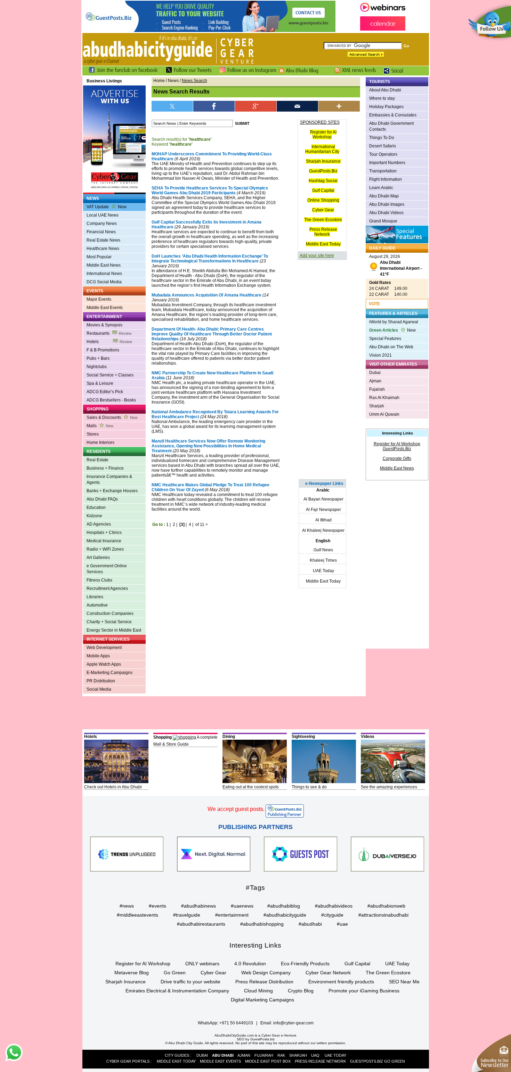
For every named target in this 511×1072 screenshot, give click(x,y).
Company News (102, 223)
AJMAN (243, 1055)
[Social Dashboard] (395, 74)
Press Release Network (323, 232)
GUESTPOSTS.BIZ (366, 1061)
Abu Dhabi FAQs (102, 499)
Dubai (375, 372)
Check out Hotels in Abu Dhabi (113, 787)
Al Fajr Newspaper (323, 509)
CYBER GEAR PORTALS (127, 1061)
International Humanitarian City (322, 149)
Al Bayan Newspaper (323, 499)
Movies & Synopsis (104, 325)
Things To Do (381, 137)
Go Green (175, 972)
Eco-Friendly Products (305, 963)
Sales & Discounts (112, 417)
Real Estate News (103, 240)
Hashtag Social (323, 180)
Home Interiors (100, 442)
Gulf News (323, 549)
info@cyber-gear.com (293, 1023)
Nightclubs (97, 366)
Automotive (97, 605)
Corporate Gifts (397, 458)
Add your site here (317, 255)
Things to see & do (309, 787)
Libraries (95, 596)
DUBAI (202, 1055)
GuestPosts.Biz (323, 171)
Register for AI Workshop (323, 134)
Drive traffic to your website (190, 981)
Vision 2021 (380, 355)
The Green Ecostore (323, 219)
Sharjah (376, 406)
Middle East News (104, 265)
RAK (281, 1055)
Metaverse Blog (131, 972)
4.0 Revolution (250, 963)
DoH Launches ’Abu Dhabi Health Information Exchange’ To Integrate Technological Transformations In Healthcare (210, 258)
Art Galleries (98, 557)
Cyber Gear (323, 210)
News (173, 80)
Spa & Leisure (100, 383)
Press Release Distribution (264, 981)
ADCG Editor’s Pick (105, 391)
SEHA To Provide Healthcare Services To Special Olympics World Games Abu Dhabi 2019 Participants (210, 190)
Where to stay (382, 98)
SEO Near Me (404, 981)
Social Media (99, 689)
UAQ (315, 1055)
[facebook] (214, 106)
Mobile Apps (98, 655)
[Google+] (256, 106)
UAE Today (323, 570)
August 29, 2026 (395, 265)
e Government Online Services (107, 568)
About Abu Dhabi (385, 90)
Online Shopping (323, 200)
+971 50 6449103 (236, 1023)
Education (96, 507)
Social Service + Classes (110, 375)
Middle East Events (105, 307)
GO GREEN (394, 1061)
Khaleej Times (323, 560)
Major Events (99, 299)
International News (104, 273)
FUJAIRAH (263, 1055)
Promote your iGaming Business (363, 990)
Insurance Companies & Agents (109, 479)
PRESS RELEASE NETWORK (320, 1061)
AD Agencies (99, 524)
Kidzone (94, 515)
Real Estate (97, 459)
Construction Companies (110, 613)
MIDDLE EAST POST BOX (268, 1061)
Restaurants (109, 333)
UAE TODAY (335, 1055)
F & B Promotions (103, 350)
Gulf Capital (323, 190)
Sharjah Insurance (323, 161)
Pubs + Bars (98, 358)
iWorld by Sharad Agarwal (393, 321)
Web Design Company (266, 972)
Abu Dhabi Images (386, 204)
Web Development (104, 647)
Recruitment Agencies (107, 588)
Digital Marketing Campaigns (262, 999)
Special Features (385, 338)
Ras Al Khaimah (384, 397)
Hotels (109, 341)
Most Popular (99, 256)
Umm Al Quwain (384, 414)
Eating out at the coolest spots (250, 787)
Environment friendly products (341, 981)
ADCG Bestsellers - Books (111, 400)
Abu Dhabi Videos (386, 212)
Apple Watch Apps (104, 664)
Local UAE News (103, 215)
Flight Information (385, 179)
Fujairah (377, 389)
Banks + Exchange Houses (112, 490)
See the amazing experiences (389, 787)
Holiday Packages (386, 106)
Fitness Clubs (99, 580)
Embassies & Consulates (392, 115)
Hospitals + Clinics (104, 532)
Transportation (383, 171)
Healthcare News (103, 248)
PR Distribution (101, 681)
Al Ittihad (323, 520)
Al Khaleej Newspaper (323, 530)
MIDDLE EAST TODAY (176, 1061)
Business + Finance (105, 468)
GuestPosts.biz (262, 1039)
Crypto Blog (301, 990)
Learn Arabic (381, 187)
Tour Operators (383, 154)
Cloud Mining (258, 990)
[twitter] (172, 106)
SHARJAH (298, 1055)
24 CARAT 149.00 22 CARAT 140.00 (388, 288)
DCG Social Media (104, 281)
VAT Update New (107, 206)
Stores (93, 434)
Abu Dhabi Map (384, 196)
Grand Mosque (383, 221)
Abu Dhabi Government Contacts (391, 126)
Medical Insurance (104, 540)
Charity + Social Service (109, 621)
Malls (100, 425)
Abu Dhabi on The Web (391, 346)
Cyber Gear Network (328, 972)
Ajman (375, 381)
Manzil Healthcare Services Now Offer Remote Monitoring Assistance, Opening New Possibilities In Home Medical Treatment (208, 446)
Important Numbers (387, 162)
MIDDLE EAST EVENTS (220, 1061)
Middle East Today (323, 244)
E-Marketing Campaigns (109, 672)
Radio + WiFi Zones (105, 549)
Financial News (101, 231)
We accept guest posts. (236, 809)
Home (159, 80)
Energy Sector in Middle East (114, 630)
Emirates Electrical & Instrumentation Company (177, 990)
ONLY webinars (202, 963)
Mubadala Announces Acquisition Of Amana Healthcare (206, 295)
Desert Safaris (382, 146)
